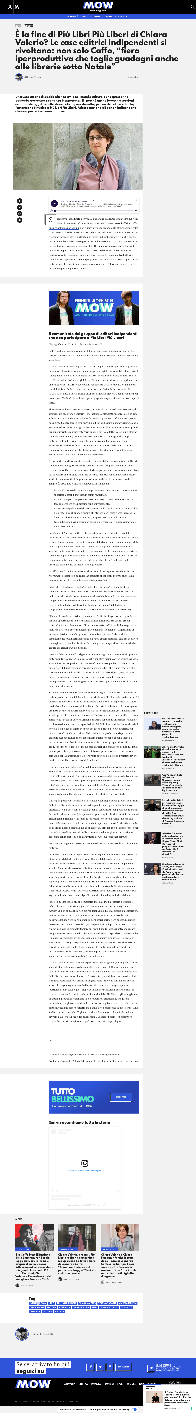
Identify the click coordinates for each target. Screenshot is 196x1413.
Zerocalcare (36, 1308)
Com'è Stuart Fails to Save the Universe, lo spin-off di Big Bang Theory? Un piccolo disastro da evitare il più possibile (172, 783)
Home (18, 27)
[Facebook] (91, 1367)
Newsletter (123, 1367)
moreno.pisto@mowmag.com (167, 1371)
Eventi (33, 1304)
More (18, 1219)
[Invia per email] (19, 220)
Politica (59, 1312)
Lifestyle (86, 17)
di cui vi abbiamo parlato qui (64, 227)
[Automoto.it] (10, 7)
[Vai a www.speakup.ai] (136, 199)
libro (51, 1304)
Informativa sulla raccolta (72, 1409)
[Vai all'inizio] (33, 1384)
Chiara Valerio (87, 1304)
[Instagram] (110, 1367)
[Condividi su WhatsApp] (19, 213)
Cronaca (34, 1312)
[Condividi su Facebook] (19, 201)
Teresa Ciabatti (107, 1304)
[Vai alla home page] (98, 5)
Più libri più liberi (66, 1304)
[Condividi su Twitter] (19, 207)
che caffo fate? (109, 1249)
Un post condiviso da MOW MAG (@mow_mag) (85, 1205)
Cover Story (122, 17)
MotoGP (109, 1384)
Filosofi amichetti (68, 1249)
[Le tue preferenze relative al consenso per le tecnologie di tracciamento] (191, 1408)
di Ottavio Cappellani (114, 1282)
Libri (94, 1308)
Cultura (47, 1312)
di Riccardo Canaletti (32, 77)
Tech (141, 1384)
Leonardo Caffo (109, 1308)
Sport (97, 17)
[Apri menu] (3, 7)
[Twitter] (100, 1367)
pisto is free (23, 1249)
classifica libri (81, 1308)
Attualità (72, 17)
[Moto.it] (16, 7)
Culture (107, 17)
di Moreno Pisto (27, 1285)
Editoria (52, 1308)
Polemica (64, 1308)
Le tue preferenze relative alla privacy (109, 1409)
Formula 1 (96, 1384)
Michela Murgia (128, 1304)
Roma (42, 1304)
